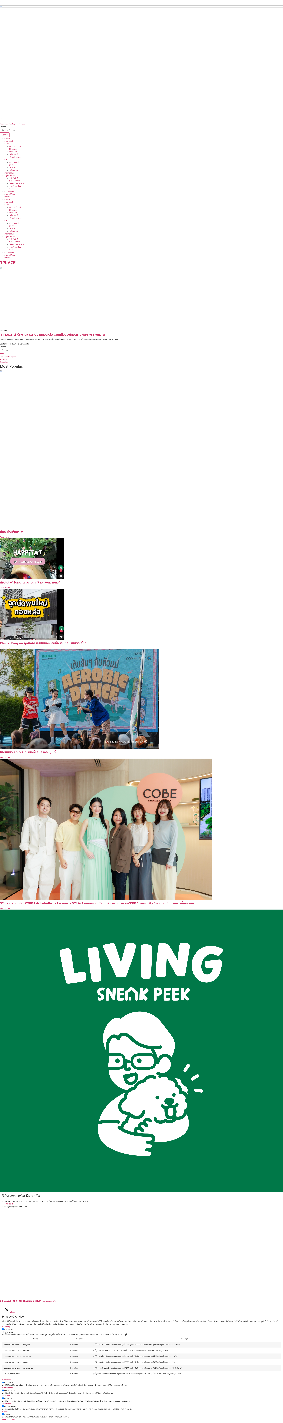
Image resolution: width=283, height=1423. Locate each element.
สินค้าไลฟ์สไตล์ (14, 178)
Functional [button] (6, 1379)
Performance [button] (7, 1387)
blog (10, 188)
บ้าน (5, 159)
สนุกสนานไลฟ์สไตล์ (11, 175)
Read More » (5, 537)
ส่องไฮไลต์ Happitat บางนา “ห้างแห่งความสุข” (30, 582)
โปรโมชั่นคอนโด (15, 157)
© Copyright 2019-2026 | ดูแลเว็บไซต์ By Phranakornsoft (27, 1301)
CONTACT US (7, 1296)
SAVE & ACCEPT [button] (8, 1419)
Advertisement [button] (8, 1403)
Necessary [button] (6, 1326)
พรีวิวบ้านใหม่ (14, 162)
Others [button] (5, 1411)
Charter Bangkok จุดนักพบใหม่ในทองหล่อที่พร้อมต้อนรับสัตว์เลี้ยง (43, 643)
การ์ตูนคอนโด (14, 154)
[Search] (2, 354)
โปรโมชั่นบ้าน (14, 170)
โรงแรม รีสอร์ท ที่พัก (16, 183)
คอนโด (7, 143)
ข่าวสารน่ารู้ (8, 141)
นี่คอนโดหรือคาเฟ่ (11, 532)
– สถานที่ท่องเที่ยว (6, 1271)
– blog (2, 1263)
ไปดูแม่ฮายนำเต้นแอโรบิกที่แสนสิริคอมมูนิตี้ (28, 752)
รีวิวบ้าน (11, 165)
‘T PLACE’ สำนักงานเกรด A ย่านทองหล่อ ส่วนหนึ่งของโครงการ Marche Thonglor (52, 334)
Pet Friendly (9, 191)
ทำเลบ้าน (12, 167)
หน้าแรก (7, 138)
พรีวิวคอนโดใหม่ (15, 146)
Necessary (8, 1329)
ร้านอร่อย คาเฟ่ (14, 180)
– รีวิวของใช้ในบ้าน (6, 1268)
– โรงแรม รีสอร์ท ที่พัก (8, 1274)
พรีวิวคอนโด (7, 1224)
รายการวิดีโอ (9, 173)
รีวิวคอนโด (13, 149)
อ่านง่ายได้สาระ (9, 194)
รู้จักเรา (7, 196)
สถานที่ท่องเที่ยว (15, 186)
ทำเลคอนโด (13, 151)
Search (3, 127)
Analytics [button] (6, 1395)
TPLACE (8, 262)
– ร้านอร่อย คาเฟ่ (6, 1266)
